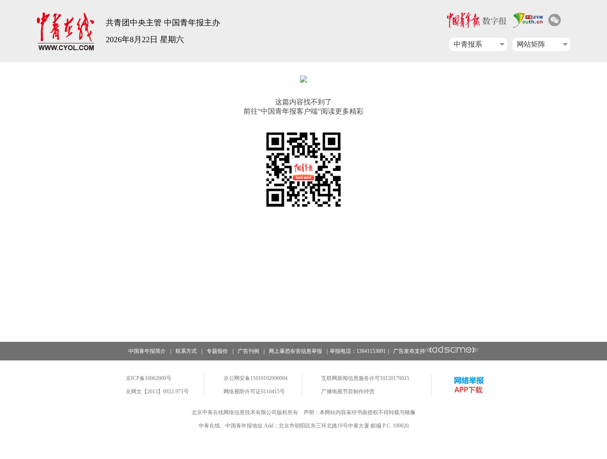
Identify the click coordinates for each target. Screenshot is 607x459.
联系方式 (186, 351)
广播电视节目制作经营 (348, 391)
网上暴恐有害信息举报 (295, 351)
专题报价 (217, 351)
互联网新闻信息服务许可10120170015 (365, 378)
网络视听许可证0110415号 (254, 391)
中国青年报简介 (147, 351)
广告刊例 (248, 351)
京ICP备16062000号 (149, 378)
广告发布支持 (409, 351)
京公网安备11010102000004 (256, 378)
